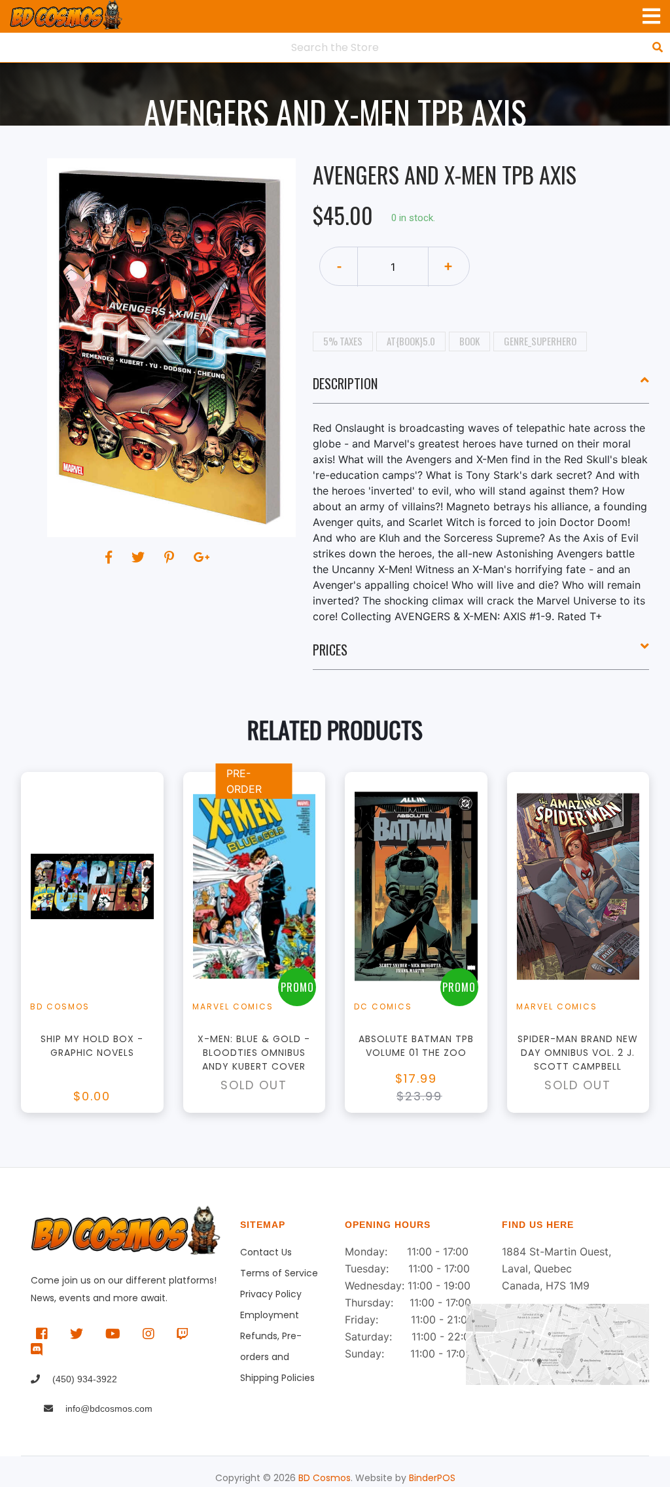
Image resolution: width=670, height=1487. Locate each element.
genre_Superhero (540, 341)
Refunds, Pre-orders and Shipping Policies (277, 1337)
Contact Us (266, 1252)
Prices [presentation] (330, 649)
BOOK (469, 341)
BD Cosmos (324, 1477)
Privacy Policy (271, 1294)
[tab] (481, 389)
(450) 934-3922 (83, 1379)
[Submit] (657, 47)
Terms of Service (279, 1273)
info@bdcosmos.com (107, 1408)
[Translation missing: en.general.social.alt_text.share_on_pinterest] (171, 557)
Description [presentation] (345, 383)
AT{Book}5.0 (411, 341)
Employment (269, 1314)
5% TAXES (342, 341)
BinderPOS (432, 1477)
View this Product (97, 962)
